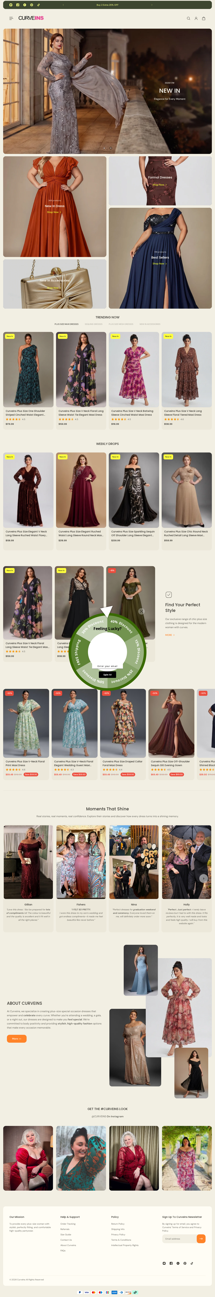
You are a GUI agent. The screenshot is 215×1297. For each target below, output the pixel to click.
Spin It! (107, 674)
